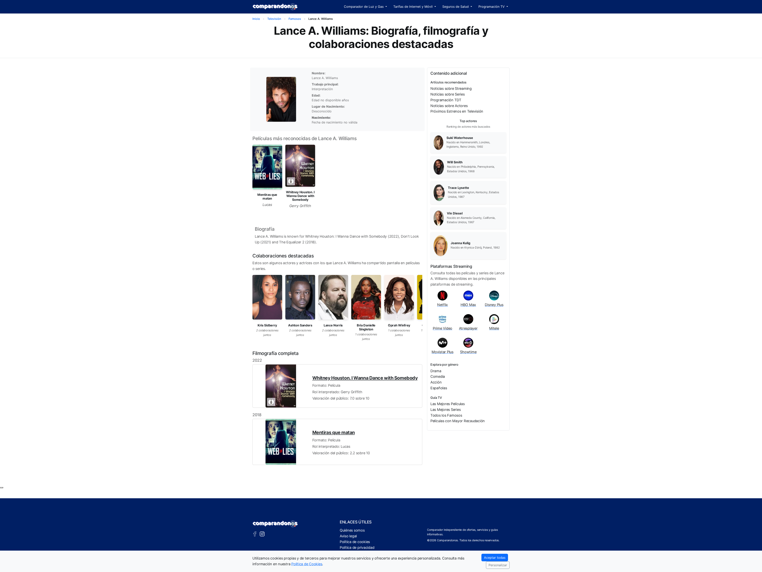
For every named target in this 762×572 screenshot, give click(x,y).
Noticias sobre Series (447, 94)
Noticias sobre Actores (449, 106)
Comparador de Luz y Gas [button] (364, 7)
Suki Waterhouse (459, 138)
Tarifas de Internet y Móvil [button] (413, 7)
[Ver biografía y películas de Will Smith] (439, 167)
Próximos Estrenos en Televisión (456, 111)
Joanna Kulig (460, 243)
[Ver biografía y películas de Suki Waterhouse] (438, 142)
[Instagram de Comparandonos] (262, 534)
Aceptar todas (494, 558)
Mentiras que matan (333, 432)
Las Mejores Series (445, 409)
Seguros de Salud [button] (456, 7)
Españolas (438, 388)
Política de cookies (355, 542)
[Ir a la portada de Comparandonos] (275, 524)
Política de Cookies (306, 564)
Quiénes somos (352, 530)
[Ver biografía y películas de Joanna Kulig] (440, 245)
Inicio (256, 18)
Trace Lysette (458, 188)
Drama (435, 371)
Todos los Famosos (446, 415)
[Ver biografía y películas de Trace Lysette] (439, 192)
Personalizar (498, 565)
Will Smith (455, 162)
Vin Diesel (455, 213)
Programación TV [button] (492, 7)
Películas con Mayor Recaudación (457, 421)
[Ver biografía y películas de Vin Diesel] (439, 218)
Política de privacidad (357, 547)
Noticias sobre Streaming (451, 88)
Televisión (274, 18)
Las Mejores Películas (447, 404)
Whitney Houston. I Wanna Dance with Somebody (365, 378)
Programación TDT (445, 100)
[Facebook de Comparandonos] (254, 534)
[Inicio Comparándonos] (275, 7)
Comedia (437, 376)
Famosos (295, 18)
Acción (436, 382)
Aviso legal (348, 536)
